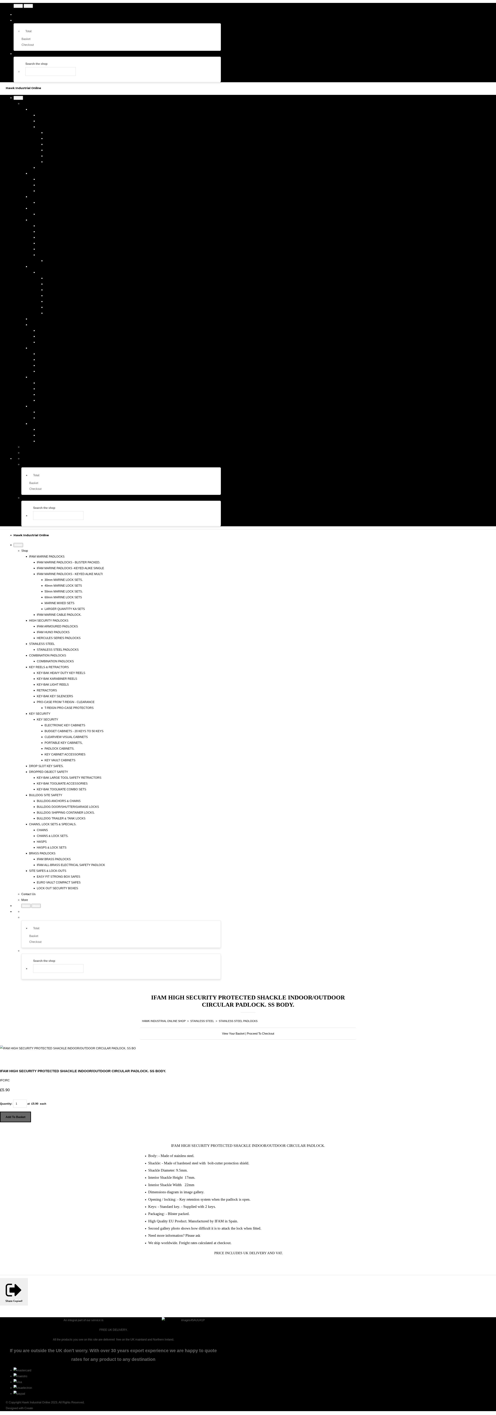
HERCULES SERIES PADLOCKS (59, 190)
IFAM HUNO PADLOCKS (53, 185)
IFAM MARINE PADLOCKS (47, 109)
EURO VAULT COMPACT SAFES (59, 435)
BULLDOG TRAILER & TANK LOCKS (61, 371)
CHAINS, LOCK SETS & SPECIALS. (52, 377)
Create (28, 1408)
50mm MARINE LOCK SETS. (64, 144)
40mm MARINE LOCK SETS (63, 138)
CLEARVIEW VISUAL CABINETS (66, 289)
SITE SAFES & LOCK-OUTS (47, 423)
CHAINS (42, 382)
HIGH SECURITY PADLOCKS (48, 173)
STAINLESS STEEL (42, 196)
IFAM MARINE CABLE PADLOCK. (59, 167)
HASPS (42, 394)
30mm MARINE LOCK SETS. (64, 132)
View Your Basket (233, 1033)
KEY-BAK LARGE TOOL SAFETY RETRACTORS (69, 330)
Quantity (5, 1103)
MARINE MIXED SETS (59, 156)
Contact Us (28, 447)
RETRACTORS (47, 243)
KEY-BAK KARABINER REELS (57, 231)
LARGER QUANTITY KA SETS (65, 161)
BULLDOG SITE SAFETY (45, 348)
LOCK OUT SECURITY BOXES (57, 441)
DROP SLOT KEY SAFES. (46, 318)
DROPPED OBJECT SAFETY (48, 324)
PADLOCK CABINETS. (59, 301)
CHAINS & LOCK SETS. (52, 388)
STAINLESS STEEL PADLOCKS (58, 202)
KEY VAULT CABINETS (60, 313)
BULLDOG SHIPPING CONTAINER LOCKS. (66, 365)
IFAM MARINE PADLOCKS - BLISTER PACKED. (68, 115)
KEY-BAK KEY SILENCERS (55, 249)
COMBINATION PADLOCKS (47, 208)
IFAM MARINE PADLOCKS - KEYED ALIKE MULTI (70, 126)
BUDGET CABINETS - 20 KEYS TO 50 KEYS (74, 284)
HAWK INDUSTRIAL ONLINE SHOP (164, 1021)
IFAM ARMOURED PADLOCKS (57, 179)
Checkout (28, 44)
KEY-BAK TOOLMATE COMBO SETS (61, 342)
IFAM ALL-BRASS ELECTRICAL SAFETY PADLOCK (71, 417)
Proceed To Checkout (260, 1033)
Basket (26, 39)
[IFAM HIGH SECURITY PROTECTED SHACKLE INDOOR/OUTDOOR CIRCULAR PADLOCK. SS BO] (6, 1060)
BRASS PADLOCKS (42, 406)
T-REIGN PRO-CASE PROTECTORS (69, 260)
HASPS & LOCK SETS (51, 400)
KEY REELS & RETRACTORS (49, 220)
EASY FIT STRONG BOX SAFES (58, 429)
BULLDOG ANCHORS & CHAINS (59, 353)
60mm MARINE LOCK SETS (63, 150)
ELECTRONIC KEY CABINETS (65, 278)
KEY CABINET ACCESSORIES (65, 307)
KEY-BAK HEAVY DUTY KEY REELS (61, 225)
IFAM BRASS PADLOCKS (54, 412)
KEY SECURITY (39, 266)
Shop (24, 103)
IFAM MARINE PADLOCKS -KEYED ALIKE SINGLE (70, 121)
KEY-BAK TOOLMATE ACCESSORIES (62, 336)
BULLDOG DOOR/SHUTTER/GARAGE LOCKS (68, 359)
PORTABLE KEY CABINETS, (64, 295)
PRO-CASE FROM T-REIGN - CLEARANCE (66, 254)
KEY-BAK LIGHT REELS (53, 237)
